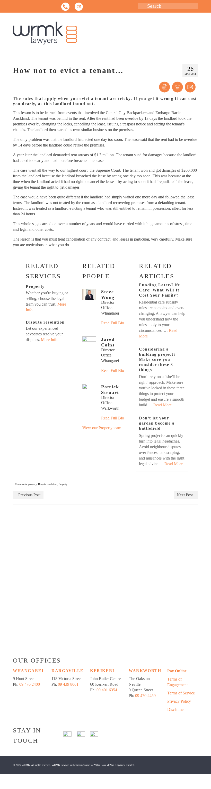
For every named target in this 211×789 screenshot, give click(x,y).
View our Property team (101, 428)
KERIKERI (102, 670)
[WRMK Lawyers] (105, 33)
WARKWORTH (145, 670)
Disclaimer (176, 709)
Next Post (185, 495)
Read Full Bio (112, 323)
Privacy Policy (179, 701)
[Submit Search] (142, 6)
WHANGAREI (28, 670)
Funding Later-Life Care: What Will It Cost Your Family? (159, 290)
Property (63, 484)
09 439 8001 (68, 684)
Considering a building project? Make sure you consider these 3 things (157, 359)
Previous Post (29, 495)
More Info (49, 339)
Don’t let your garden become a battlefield (157, 423)
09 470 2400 (29, 684)
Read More (162, 405)
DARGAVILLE (67, 670)
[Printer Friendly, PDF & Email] (177, 87)
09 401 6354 (106, 690)
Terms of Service (181, 693)
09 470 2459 (145, 695)
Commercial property (26, 484)
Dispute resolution (47, 484)
